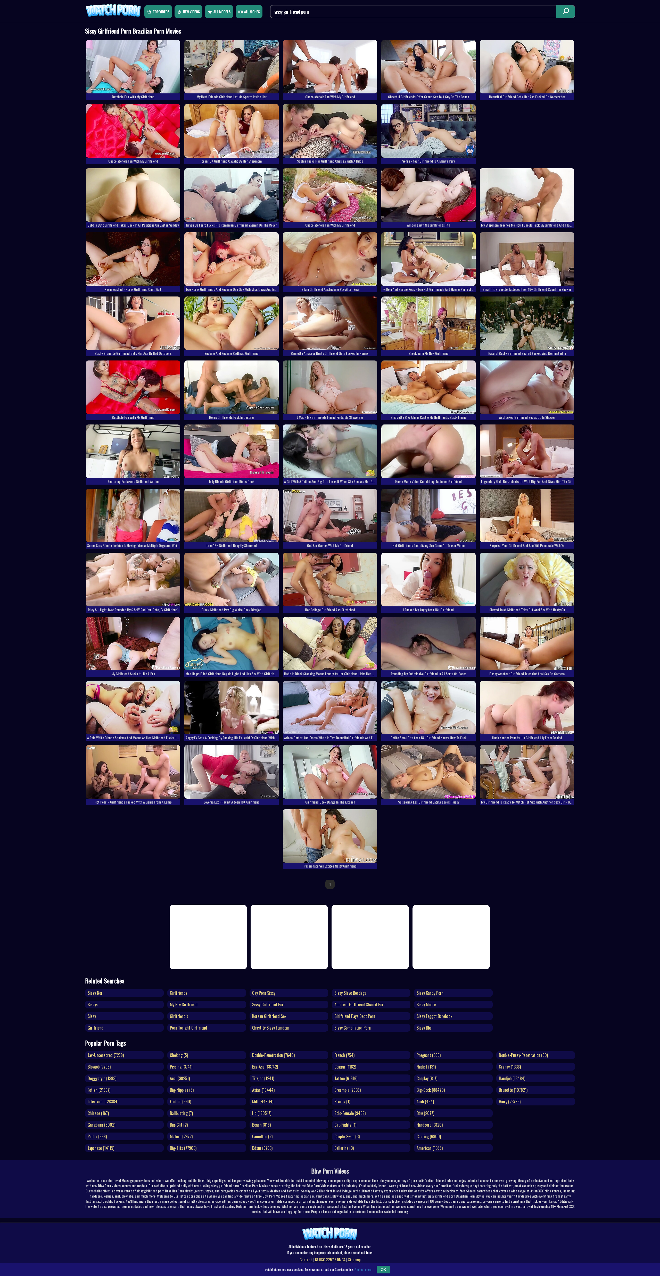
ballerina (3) (344, 1148)
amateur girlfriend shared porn (359, 1004)
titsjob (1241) (263, 1078)
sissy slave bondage (350, 993)
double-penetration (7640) (273, 1055)
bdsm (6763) (262, 1148)
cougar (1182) (345, 1067)
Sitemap (354, 1259)
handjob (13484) (512, 1078)
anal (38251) (180, 1078)
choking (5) (179, 1055)
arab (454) (425, 1101)
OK (383, 1269)
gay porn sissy (263, 993)
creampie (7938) (347, 1090)
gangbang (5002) (101, 1125)
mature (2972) (181, 1136)
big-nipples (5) (182, 1090)
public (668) (97, 1136)
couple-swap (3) (347, 1136)
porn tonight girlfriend (188, 1028)
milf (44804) (262, 1101)
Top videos (161, 11)
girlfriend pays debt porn (354, 1016)
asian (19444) (263, 1090)
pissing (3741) (181, 1067)
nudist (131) (426, 1067)
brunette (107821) (513, 1090)
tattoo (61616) (345, 1078)
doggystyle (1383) (102, 1078)
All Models (221, 11)
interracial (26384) (103, 1101)
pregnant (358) (429, 1055)
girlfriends (178, 993)
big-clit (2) (179, 1125)
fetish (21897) (99, 1090)
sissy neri (96, 993)
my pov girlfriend (183, 1004)
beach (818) (261, 1125)
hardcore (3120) (430, 1125)
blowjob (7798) (99, 1067)
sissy (92, 1016)
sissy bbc (424, 1028)
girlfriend (95, 1028)
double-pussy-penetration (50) (523, 1055)
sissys (93, 1004)
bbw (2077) (425, 1113)
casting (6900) (429, 1136)
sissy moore (426, 1004)
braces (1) (342, 1101)
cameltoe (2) (262, 1136)
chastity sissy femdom (270, 1028)
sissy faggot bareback (434, 1016)
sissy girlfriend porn (268, 1004)
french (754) (344, 1055)
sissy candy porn (430, 993)
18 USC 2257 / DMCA (330, 1259)
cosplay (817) (427, 1078)
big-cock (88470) (431, 1090)
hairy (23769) (510, 1101)
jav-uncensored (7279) (106, 1055)
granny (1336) (510, 1067)
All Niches (252, 11)
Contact (306, 1259)
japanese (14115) (101, 1148)
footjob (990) (180, 1101)
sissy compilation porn (352, 1028)
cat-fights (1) (345, 1125)
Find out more (363, 1269)
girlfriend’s (179, 1016)
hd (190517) (261, 1113)
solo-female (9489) (350, 1113)
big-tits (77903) (183, 1148)
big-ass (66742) (265, 1067)
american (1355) (430, 1148)
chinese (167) (98, 1113)
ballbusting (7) (181, 1113)
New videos (191, 11)
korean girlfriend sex (269, 1016)
